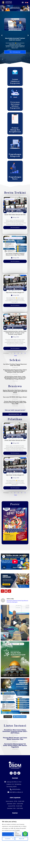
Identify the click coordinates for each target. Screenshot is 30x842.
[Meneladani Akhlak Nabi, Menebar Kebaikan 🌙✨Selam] (15, 659)
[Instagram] (2, 591)
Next (15, 355)
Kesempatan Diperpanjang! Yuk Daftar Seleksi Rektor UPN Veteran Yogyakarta (15, 745)
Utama (20, 238)
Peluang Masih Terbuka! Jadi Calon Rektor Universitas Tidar (15, 738)
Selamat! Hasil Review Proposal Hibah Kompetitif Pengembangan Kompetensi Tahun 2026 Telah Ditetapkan (15, 38)
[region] (15, 830)
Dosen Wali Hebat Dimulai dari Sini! (15, 215)
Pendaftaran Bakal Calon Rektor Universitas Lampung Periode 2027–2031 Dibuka (15, 731)
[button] (22, 2)
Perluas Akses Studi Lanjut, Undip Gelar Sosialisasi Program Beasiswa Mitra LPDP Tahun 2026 (15, 403)
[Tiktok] (9, 591)
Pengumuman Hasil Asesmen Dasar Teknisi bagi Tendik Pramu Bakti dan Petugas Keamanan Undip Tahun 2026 (15, 371)
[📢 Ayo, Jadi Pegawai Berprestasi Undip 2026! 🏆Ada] (15, 696)
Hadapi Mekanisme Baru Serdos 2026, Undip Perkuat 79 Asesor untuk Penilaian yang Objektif (15, 332)
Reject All (21, 838)
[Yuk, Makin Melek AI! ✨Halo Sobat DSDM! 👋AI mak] (15, 623)
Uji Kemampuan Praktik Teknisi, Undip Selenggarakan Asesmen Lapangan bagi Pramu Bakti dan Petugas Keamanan (15, 378)
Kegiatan (7, 199)
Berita (6, 238)
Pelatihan (12, 199)
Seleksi (16, 238)
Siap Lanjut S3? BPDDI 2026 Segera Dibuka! (15, 397)
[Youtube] (6, 591)
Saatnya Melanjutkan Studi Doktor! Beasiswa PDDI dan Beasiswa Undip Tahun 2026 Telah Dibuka (15, 391)
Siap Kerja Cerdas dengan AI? (15, 292)
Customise (7, 838)
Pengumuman (11, 238)
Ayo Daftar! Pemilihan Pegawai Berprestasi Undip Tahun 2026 (15, 254)
